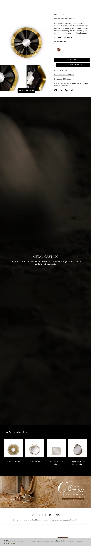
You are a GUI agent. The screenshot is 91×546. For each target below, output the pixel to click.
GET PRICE (72, 60)
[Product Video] (45, 492)
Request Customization (72, 64)
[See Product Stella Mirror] (34, 448)
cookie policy (10, 543)
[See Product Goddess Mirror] (13, 448)
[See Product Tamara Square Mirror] (56, 448)
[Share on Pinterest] (66, 90)
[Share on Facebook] (55, 90)
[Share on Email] (71, 90)
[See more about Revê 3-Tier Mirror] (59, 49)
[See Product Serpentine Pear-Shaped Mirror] (77, 448)
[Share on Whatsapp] (61, 90)
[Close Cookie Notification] (87, 541)
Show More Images (26, 90)
